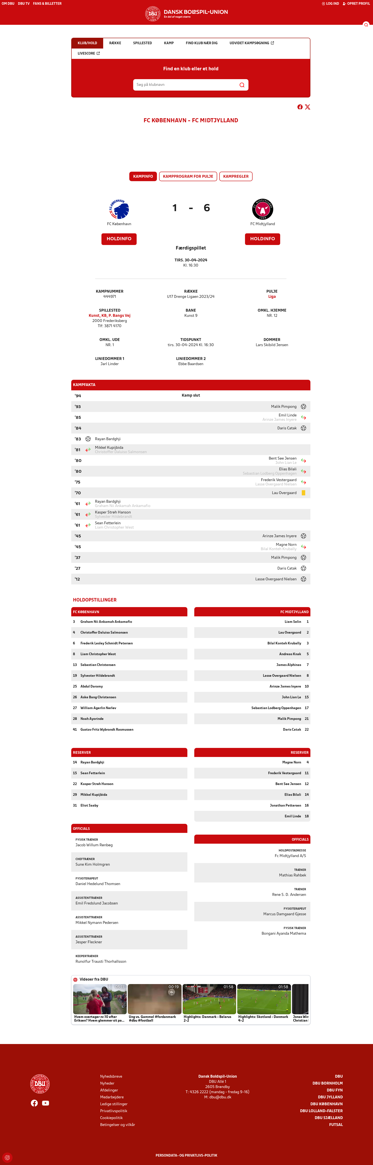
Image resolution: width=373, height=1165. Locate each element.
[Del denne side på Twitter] (307, 107)
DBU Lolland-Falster (321, 1111)
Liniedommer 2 (191, 359)
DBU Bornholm (328, 1083)
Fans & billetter (47, 3)
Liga (272, 297)
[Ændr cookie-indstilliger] (7, 1157)
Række (191, 292)
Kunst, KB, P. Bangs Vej (110, 316)
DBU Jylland (330, 1097)
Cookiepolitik (111, 1118)
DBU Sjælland (329, 1118)
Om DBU (8, 3)
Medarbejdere (112, 1097)
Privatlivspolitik (113, 1111)
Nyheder (107, 1083)
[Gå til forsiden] (186, 13)
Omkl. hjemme (272, 310)
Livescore (86, 53)
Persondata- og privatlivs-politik (186, 1155)
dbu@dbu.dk (220, 1097)
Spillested (109, 310)
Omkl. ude (110, 340)
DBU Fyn (335, 1090)
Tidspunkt (190, 340)
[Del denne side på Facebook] (300, 107)
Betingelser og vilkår (117, 1125)
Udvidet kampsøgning (249, 43)
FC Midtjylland (262, 224)
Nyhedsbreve (111, 1077)
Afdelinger (109, 1090)
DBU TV (24, 3)
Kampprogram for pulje (188, 177)
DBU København (326, 1104)
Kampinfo (143, 177)
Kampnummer (109, 292)
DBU (339, 1077)
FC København (119, 224)
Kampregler (236, 177)
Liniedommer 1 (109, 359)
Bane (191, 310)
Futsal (336, 1125)
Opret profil (358, 3)
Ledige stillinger (114, 1104)
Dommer (272, 340)
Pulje (272, 292)
